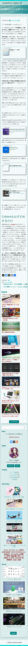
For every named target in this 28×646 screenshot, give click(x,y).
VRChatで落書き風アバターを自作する (14, 509)
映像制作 (9, 559)
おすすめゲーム (14, 476)
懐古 (23, 557)
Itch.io (17, 465)
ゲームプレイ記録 (17, 554)
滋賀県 (19, 559)
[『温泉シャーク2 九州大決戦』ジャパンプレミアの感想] (14, 539)
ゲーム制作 (14, 472)
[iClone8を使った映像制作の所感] (14, 515)
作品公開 (13, 555)
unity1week (6, 552)
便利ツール (20, 555)
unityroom (10, 465)
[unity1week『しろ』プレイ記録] (14, 527)
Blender (6, 550)
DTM (13, 20)
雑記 (10, 20)
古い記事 (17, 20)
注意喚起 (15, 559)
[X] (14, 442)
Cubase (13, 224)
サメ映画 (7, 556)
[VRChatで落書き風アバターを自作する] (14, 503)
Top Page (13, 633)
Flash (13, 550)
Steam (17, 550)
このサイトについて (14, 437)
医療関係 (6, 557)
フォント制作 (14, 474)
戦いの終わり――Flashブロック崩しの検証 (14, 496)
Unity (21, 550)
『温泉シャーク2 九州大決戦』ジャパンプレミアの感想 (14, 546)
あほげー (7, 554)
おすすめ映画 (14, 477)
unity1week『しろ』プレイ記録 (14, 533)
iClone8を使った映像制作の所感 (14, 521)
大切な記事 (18, 557)
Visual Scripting (16, 552)
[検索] (24, 427)
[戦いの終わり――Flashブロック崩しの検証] (14, 491)
